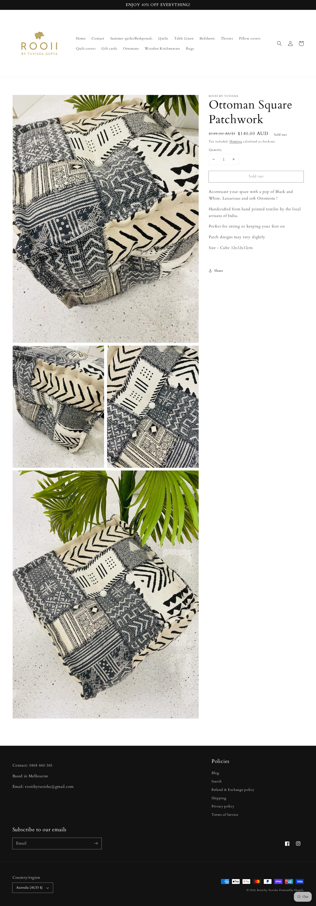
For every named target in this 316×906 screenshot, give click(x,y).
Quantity (215, 150)
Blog (215, 773)
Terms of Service (225, 814)
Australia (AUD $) (29, 887)
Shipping (235, 141)
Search (217, 781)
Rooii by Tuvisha (267, 890)
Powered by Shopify (291, 890)
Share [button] (218, 270)
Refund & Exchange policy (233, 789)
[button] (279, 43)
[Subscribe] (96, 843)
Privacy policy (223, 806)
